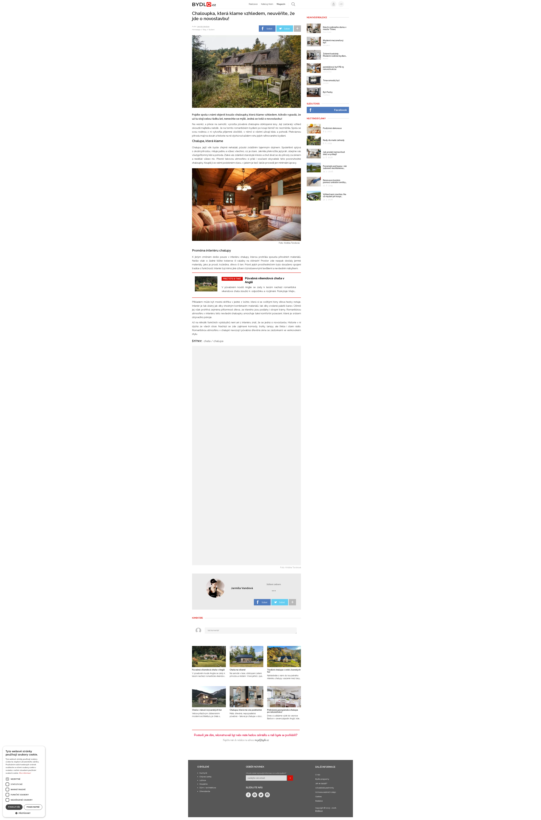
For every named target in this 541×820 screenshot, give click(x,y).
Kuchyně (203, 773)
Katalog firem (267, 4)
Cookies (318, 796)
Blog (204, 30)
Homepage (196, 30)
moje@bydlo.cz (262, 740)
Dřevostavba (204, 791)
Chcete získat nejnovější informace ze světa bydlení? (266, 773)
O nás (317, 775)
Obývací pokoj (205, 777)
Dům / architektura (207, 788)
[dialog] (24, 781)
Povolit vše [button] (14, 807)
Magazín (281, 4)
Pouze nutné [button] (33, 807)
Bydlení (212, 30)
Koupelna (203, 784)
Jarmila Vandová (203, 26)
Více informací (25, 773)
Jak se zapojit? (321, 783)
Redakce (319, 801)
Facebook (340, 109)
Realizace (253, 4)
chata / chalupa (213, 341)
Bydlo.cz (319, 811)
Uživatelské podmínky (324, 788)
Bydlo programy (322, 779)
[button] (24, 813)
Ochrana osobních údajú (325, 792)
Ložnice (202, 780)
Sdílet (269, 28)
